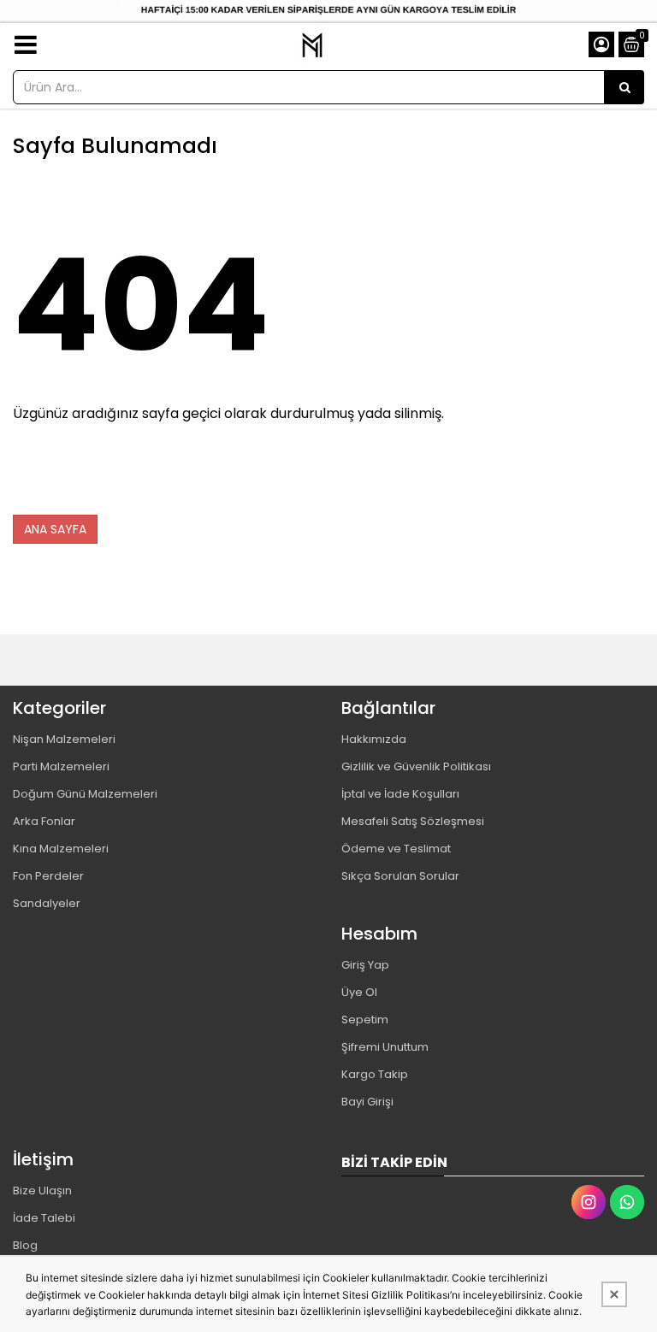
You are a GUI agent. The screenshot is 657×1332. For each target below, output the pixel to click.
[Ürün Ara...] (624, 87)
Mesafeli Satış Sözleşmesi (412, 821)
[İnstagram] (588, 1202)
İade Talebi (44, 1218)
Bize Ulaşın (42, 1190)
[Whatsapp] (627, 1202)
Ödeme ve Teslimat (396, 848)
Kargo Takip (374, 1074)
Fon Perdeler (48, 876)
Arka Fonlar (44, 821)
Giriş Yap (365, 965)
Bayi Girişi (367, 1101)
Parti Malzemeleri (61, 766)
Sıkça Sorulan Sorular (400, 876)
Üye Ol (359, 992)
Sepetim (364, 1019)
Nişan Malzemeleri (64, 739)
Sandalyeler (46, 903)
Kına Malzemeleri (61, 848)
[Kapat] (614, 1294)
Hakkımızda (373, 739)
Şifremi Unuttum (385, 1047)
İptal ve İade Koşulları (400, 794)
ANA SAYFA (55, 529)
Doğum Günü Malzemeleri (85, 794)
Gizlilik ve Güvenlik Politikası (416, 766)
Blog (25, 1245)
